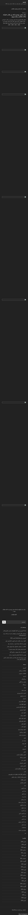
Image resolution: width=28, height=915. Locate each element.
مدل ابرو (24, 791)
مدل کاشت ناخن (22, 813)
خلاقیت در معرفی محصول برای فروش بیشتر (16, 646)
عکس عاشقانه (23, 763)
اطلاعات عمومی (22, 673)
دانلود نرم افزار (23, 732)
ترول (25, 687)
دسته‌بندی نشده (22, 735)
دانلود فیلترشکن (22, 721)
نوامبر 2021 (23, 852)
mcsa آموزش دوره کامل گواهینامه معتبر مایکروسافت (14, 630)
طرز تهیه (24, 743)
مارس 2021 (23, 866)
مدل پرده (24, 796)
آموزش (24, 668)
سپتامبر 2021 (23, 858)
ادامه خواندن (14, 614)
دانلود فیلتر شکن (22, 718)
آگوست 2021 (23, 861)
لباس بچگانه (23, 779)
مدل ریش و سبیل (22, 802)
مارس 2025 (23, 841)
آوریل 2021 (23, 864)
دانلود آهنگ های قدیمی (21, 707)
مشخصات (24, 827)
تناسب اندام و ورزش (21, 693)
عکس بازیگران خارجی (21, 754)
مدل (25, 785)
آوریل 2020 (23, 897)
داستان (24, 698)
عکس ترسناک (23, 757)
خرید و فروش (23, 696)
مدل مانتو (24, 824)
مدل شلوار (23, 807)
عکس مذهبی (23, 765)
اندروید (24, 676)
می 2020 (24, 894)
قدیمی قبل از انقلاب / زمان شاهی (19, 777)
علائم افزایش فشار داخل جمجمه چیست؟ (17, 649)
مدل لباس (24, 819)
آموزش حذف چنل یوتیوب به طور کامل (18, 652)
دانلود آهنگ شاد (22, 704)
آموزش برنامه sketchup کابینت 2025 (18, 638)
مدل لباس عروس (22, 822)
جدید (24, 2)
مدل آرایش (23, 788)
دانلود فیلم (23, 723)
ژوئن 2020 (24, 892)
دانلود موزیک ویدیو (22, 729)
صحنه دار (24, 740)
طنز (25, 746)
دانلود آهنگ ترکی (22, 701)
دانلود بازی (23, 712)
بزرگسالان (24, 679)
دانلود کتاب (23, 726)
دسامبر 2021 (23, 850)
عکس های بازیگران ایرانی (20, 768)
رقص (25, 737)
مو (25, 833)
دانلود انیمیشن (23, 709)
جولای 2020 (23, 889)
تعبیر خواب (23, 690)
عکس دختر (23, 760)
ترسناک (24, 684)
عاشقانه (24, 749)
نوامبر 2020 (23, 878)
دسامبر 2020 (23, 875)
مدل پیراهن (23, 799)
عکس (25, 751)
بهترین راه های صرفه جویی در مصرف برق (17, 643)
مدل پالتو (24, 793)
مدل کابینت (23, 810)
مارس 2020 (23, 900)
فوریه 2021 (23, 869)
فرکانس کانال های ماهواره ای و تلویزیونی (17, 774)
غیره (25, 771)
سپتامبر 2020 (23, 883)
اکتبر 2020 (24, 880)
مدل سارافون (23, 805)
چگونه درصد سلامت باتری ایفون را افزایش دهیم (16, 640)
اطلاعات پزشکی (22, 670)
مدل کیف (24, 816)
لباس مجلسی (23, 782)
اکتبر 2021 (24, 855)
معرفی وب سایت (22, 830)
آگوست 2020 (23, 886)
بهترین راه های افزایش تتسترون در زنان (17, 654)
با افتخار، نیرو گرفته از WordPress (19, 909)
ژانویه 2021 (23, 872)
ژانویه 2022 (23, 847)
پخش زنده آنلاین (22, 681)
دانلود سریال (23, 715)
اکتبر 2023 (24, 844)
